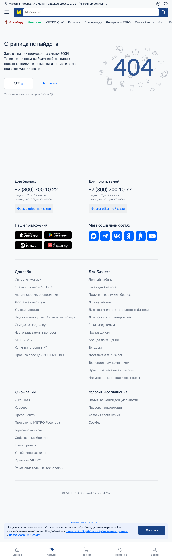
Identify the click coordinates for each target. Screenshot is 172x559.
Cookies (94, 422)
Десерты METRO (118, 22)
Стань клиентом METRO (33, 287)
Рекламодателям (102, 325)
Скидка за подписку (30, 325)
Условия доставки (28, 309)
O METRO (22, 400)
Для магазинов (100, 302)
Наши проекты (26, 445)
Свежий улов (144, 22)
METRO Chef (54, 22)
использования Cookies (24, 535)
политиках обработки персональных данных (97, 531)
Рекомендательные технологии (39, 468)
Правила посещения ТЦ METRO (39, 355)
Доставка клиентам (30, 302)
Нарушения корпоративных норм (114, 377)
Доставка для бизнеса (106, 355)
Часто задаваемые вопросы (36, 332)
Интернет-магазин (29, 279)
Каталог (8, 12)
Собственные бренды (31, 437)
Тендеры (95, 347)
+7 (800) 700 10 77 (110, 189)
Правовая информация (106, 407)
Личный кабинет (101, 279)
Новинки (34, 22)
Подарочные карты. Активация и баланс (46, 317)
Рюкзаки (74, 22)
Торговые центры (28, 430)
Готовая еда (93, 22)
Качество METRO (28, 460)
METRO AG (23, 340)
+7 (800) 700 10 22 (36, 189)
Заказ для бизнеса (102, 287)
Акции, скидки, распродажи (36, 294)
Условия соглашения (104, 415)
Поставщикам (99, 332)
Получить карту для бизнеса (110, 294)
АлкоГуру (16, 22)
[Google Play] (58, 235)
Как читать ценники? (31, 347)
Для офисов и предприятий (110, 317)
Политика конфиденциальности (113, 400)
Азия (161, 22)
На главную (50, 83)
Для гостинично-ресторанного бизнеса (119, 309)
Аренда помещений (104, 340)
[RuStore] (28, 245)
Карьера (21, 407)
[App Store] (28, 235)
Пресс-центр (25, 415)
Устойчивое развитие (31, 453)
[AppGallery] (58, 245)
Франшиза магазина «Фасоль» (112, 370)
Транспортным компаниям (109, 362)
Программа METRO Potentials (38, 422)
